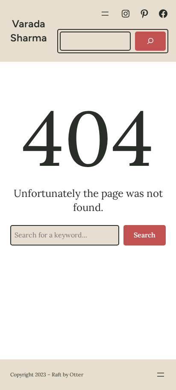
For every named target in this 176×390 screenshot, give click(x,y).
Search (144, 235)
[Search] (150, 41)
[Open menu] (105, 14)
